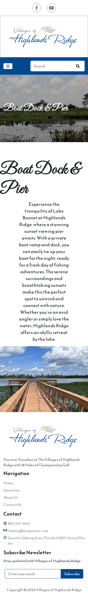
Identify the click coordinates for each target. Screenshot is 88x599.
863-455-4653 (19, 523)
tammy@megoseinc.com (28, 530)
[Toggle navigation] (7, 66)
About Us (10, 497)
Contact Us (12, 504)
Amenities (11, 490)
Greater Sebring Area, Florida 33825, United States (46, 540)
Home (8, 483)
